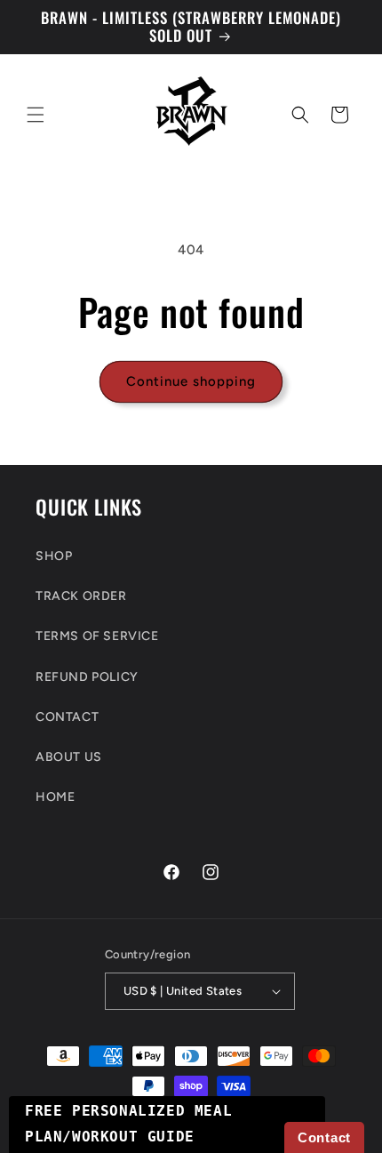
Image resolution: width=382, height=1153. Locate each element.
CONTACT (67, 717)
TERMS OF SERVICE (97, 636)
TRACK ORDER (81, 596)
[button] (35, 114)
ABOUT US (69, 757)
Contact (324, 1137)
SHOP (54, 556)
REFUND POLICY (87, 677)
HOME (55, 797)
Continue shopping (191, 381)
